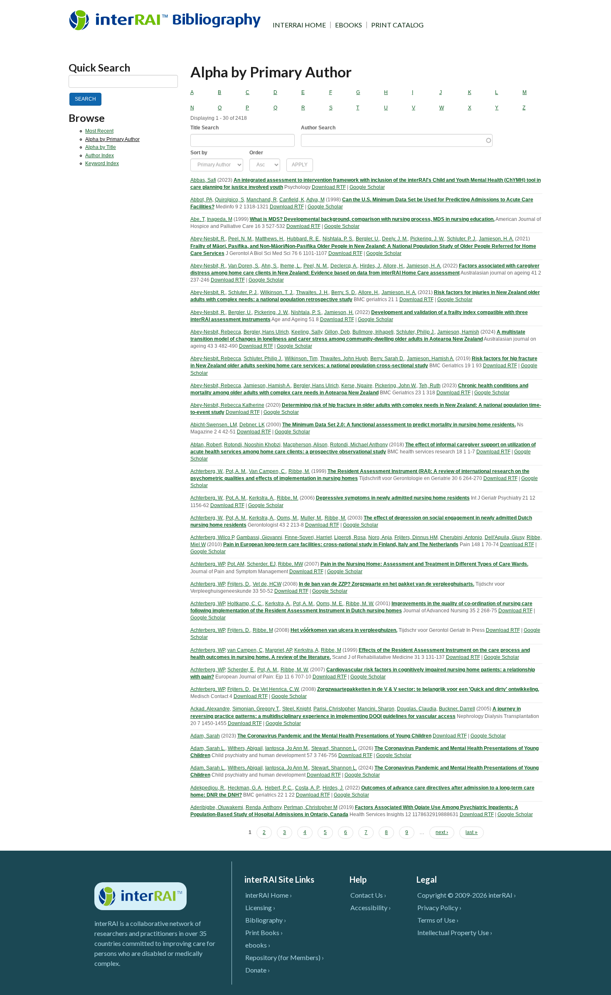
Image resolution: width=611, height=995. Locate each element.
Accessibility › (370, 907)
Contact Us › (368, 895)
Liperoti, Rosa (350, 537)
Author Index (99, 155)
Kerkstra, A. (261, 498)
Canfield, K (291, 200)
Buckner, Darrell (457, 709)
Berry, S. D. (343, 292)
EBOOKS (348, 25)
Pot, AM (235, 564)
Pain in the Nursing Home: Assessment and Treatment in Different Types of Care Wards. (424, 564)
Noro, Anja (380, 537)
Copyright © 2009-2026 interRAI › (466, 895)
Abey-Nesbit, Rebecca (215, 332)
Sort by (198, 153)
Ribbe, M (263, 630)
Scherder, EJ (261, 564)
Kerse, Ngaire (356, 386)
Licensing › (260, 907)
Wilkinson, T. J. (276, 292)
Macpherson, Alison (305, 445)
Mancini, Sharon (375, 709)
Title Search (204, 128)
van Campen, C (245, 650)
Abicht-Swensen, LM (213, 425)
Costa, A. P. (307, 788)
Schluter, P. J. (461, 239)
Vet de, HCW (267, 584)
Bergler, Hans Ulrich (266, 332)
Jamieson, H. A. (496, 239)
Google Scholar (367, 187)
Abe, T (197, 219)
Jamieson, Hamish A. (430, 358)
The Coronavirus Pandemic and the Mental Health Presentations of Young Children (334, 736)
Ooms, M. (287, 518)
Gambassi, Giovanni (259, 537)
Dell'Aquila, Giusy (504, 537)
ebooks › (257, 945)
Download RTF (329, 187)
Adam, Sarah (205, 736)
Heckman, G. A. (245, 788)
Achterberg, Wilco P (212, 537)
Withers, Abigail (245, 748)
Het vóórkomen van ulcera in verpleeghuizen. (344, 630)
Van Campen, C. (267, 471)
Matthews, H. (269, 239)
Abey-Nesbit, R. (208, 239)
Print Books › (264, 932)
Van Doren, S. (243, 266)
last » (472, 832)
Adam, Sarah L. (207, 748)
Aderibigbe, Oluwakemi (216, 807)
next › (442, 832)
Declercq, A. (343, 266)
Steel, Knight (296, 709)
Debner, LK (252, 425)
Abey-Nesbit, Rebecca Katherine (227, 405)
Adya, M (315, 200)
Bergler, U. (367, 239)
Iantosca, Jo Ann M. (287, 748)
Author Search (318, 128)
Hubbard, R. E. (303, 239)
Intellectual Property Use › (454, 932)
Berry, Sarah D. (387, 358)
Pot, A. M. (236, 471)
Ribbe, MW (290, 564)
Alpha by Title (100, 147)
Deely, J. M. (395, 239)
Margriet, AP (278, 650)
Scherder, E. (241, 670)
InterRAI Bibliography (166, 19)
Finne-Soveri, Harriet (308, 537)
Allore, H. (393, 266)
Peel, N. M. (240, 239)
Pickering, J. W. (427, 239)
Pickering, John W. (395, 386)
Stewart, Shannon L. (334, 748)
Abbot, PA (201, 200)
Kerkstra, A (306, 650)
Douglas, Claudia (416, 709)
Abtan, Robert (206, 445)
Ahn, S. (269, 266)
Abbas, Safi (203, 180)
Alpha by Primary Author (112, 139)
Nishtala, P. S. (338, 239)
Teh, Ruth (430, 386)
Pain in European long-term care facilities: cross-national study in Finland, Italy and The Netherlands (340, 544)
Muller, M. (311, 518)
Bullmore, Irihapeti (373, 332)
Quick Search (100, 67)
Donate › (257, 970)
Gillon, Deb (337, 332)
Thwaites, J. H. (312, 292)
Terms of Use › (437, 920)
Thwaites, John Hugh (344, 358)
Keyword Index (102, 163)
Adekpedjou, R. (207, 788)
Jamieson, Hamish (458, 332)
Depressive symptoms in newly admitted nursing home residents (393, 498)
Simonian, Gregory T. (256, 709)
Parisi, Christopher (334, 709)
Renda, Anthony (263, 807)
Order (256, 153)
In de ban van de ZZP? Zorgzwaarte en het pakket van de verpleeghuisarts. (386, 584)
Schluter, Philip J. (415, 332)
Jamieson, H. (339, 312)
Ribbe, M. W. (360, 603)
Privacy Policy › (439, 907)
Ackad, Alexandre (210, 709)
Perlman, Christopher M (311, 807)
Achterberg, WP (207, 564)
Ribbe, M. (299, 471)
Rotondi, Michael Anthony (359, 445)
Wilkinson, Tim (301, 358)
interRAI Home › (268, 895)
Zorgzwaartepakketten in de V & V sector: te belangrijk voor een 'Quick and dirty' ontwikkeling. (428, 689)
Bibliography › (265, 920)
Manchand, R (261, 200)
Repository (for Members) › (284, 957)
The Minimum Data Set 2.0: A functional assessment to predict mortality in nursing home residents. (399, 425)
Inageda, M (219, 219)
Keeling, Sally (306, 332)
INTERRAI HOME (299, 25)
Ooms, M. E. (329, 603)
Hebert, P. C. (279, 788)
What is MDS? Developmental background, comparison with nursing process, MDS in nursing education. (372, 219)
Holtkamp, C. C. (245, 603)
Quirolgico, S (229, 200)
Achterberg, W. (206, 471)
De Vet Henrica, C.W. (276, 689)
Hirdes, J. (370, 266)
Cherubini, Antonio (461, 537)
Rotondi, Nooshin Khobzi (252, 445)
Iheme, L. (290, 266)
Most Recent (99, 131)
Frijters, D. (238, 584)
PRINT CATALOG (397, 25)
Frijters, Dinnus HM (416, 537)
